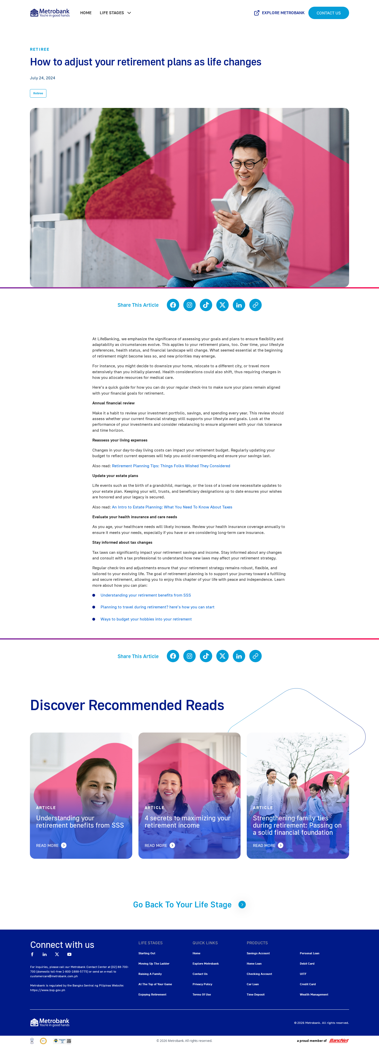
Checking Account (259, 974)
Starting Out (146, 953)
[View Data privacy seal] (32, 1041)
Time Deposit (256, 994)
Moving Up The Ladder (153, 963)
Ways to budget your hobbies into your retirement (146, 619)
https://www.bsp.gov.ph (47, 990)
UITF (303, 974)
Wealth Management (314, 994)
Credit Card (308, 984)
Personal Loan (309, 953)
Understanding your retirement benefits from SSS (146, 595)
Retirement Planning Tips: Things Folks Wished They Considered (171, 465)
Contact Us (329, 12)
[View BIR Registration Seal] (62, 1041)
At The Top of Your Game (155, 984)
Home (86, 12)
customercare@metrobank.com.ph (54, 976)
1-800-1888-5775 (74, 971)
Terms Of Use (202, 994)
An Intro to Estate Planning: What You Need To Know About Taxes (172, 506)
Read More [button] (47, 845)
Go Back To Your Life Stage (182, 904)
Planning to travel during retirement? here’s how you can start (158, 606)
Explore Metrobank (283, 12)
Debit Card (307, 963)
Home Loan (254, 963)
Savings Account (258, 953)
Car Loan (253, 984)
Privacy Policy (202, 984)
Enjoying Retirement (152, 994)
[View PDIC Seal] (43, 1041)
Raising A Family (150, 974)
